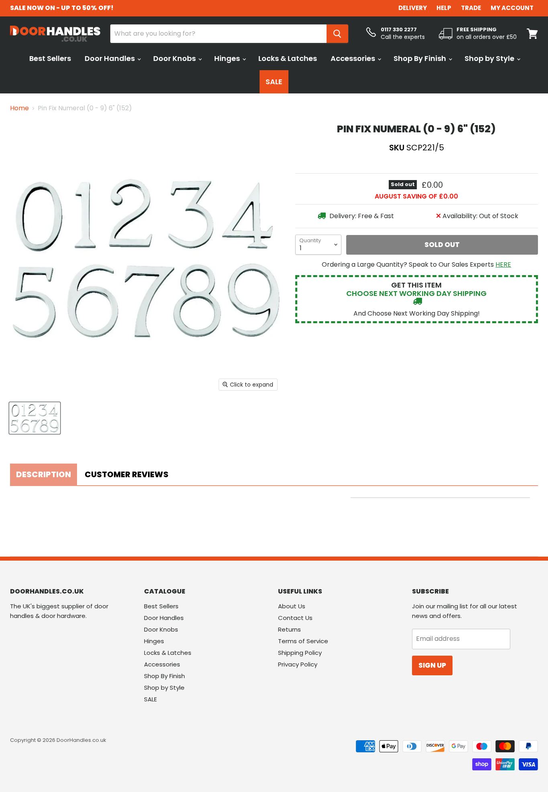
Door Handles (110, 58)
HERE (503, 264)
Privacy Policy (297, 664)
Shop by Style (490, 58)
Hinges (228, 58)
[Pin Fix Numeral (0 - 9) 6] (34, 418)
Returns (289, 629)
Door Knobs (175, 58)
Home (19, 108)
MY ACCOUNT (512, 8)
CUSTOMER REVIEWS (126, 474)
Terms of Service (303, 641)
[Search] (337, 33)
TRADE (471, 8)
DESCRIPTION (43, 474)
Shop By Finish (421, 58)
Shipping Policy (300, 652)
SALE (274, 82)
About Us (291, 606)
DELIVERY (412, 8)
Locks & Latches (287, 58)
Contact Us (295, 618)
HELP (443, 8)
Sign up (432, 665)
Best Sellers (50, 58)
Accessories (354, 58)
